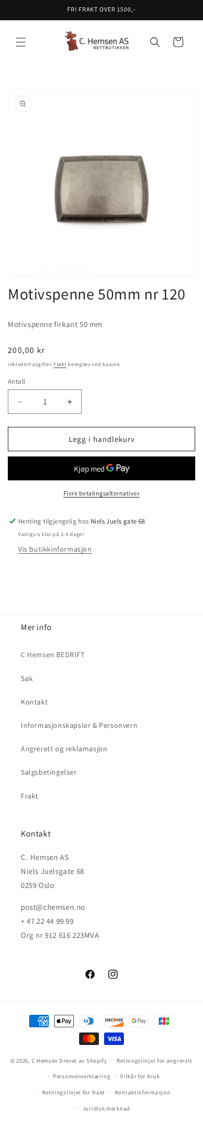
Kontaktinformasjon (143, 1092)
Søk (27, 678)
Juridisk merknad (106, 1108)
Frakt (60, 364)
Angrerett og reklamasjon (64, 748)
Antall (16, 381)
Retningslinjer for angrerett (155, 1060)
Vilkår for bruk (140, 1076)
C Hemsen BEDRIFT (53, 654)
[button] (20, 42)
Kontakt (34, 702)
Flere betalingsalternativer (102, 493)
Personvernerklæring (81, 1076)
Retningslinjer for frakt (73, 1092)
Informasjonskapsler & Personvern (79, 725)
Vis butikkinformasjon (55, 549)
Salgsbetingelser (49, 772)
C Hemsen (45, 1060)
